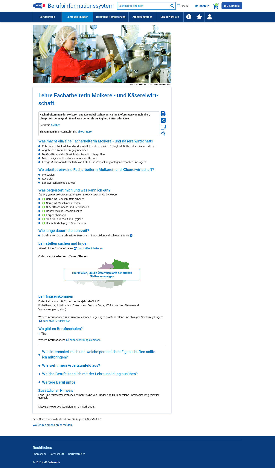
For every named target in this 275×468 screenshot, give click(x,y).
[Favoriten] (163, 133)
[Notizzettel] (163, 127)
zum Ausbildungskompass (84, 339)
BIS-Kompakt (232, 5)
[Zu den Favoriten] (199, 17)
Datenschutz (57, 453)
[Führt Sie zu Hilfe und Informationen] (188, 17)
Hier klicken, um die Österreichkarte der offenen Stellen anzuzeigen (102, 274)
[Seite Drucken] (163, 113)
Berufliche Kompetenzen (111, 16)
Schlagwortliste (170, 16)
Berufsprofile (47, 16)
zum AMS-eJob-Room (90, 248)
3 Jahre (55, 125)
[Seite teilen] (163, 120)
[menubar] (137, 17)
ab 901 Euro (85, 131)
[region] (102, 151)
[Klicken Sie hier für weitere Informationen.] (131, 235)
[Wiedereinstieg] (209, 17)
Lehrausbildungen (77, 16)
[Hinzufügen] (44, 199)
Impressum (39, 453)
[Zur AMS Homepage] (40, 6)
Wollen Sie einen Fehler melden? (53, 425)
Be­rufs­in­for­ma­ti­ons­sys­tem (81, 6)
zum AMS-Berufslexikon (56, 321)
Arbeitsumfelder (142, 16)
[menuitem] (47, 17)
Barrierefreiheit (76, 453)
